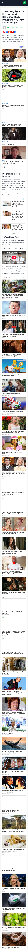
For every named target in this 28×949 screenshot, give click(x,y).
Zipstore (5, 3)
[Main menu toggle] (24, 2)
